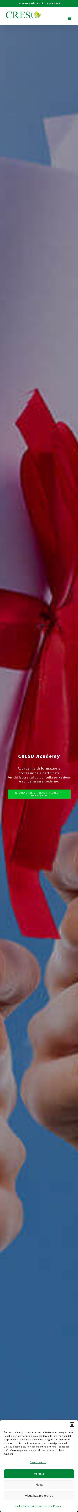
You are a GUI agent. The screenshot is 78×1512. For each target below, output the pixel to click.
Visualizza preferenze (39, 1495)
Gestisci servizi (38, 1462)
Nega (39, 1484)
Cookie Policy (22, 1506)
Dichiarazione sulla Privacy (46, 1506)
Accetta (39, 1473)
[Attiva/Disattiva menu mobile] (70, 18)
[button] (72, 1425)
